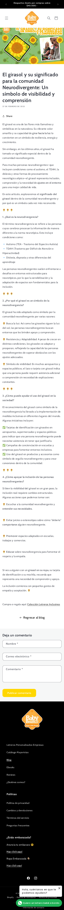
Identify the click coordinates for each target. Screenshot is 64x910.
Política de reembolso (26, 897)
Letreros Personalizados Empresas (25, 744)
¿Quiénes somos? (16, 782)
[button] (6, 18)
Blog (9, 759)
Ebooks (10, 767)
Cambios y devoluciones (19, 810)
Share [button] (9, 116)
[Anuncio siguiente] (58, 4)
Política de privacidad (18, 803)
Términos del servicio (18, 817)
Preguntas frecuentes (18, 825)
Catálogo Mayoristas (18, 752)
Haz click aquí (14, 865)
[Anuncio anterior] (6, 4)
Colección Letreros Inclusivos (43, 604)
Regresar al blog (34, 617)
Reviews (11, 774)
